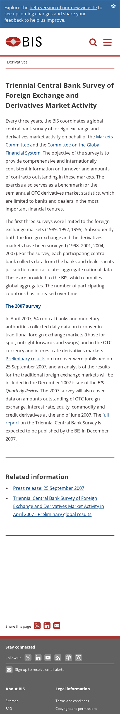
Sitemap (12, 700)
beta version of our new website (63, 7)
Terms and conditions (72, 700)
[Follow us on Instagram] (78, 658)
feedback (13, 20)
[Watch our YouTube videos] (48, 658)
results (25, 359)
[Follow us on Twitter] (28, 658)
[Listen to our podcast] (68, 658)
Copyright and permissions (76, 708)
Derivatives (17, 62)
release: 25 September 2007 (48, 488)
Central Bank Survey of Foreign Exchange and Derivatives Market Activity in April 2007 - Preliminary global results (58, 506)
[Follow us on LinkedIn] (38, 658)
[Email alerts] (9, 670)
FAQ (9, 708)
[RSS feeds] (58, 658)
